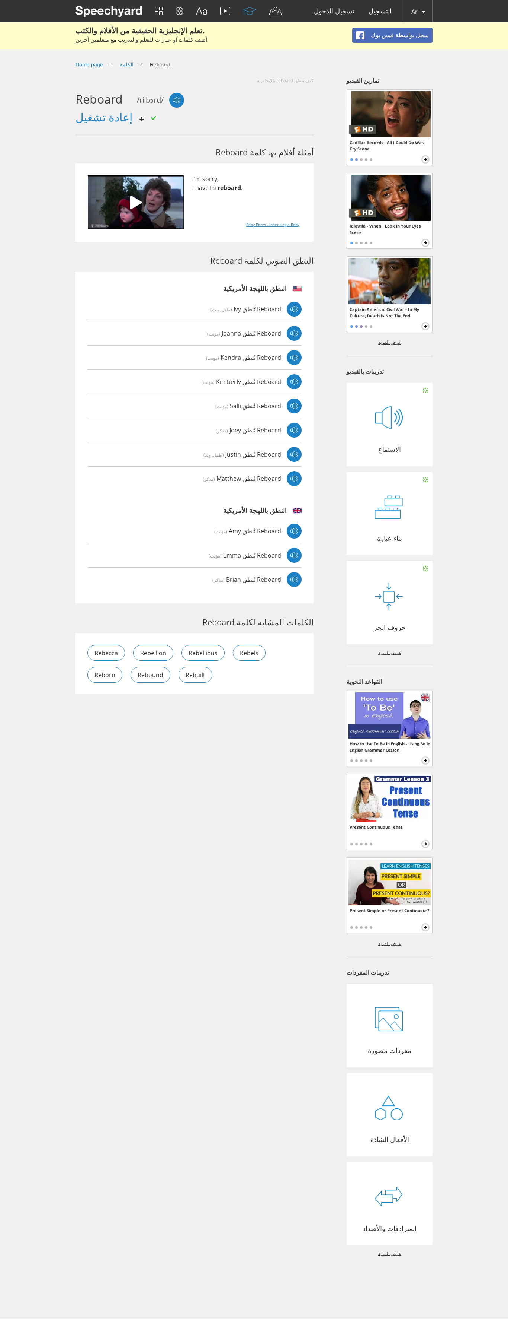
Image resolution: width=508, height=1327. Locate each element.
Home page (89, 64)
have (202, 188)
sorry (209, 179)
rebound (150, 675)
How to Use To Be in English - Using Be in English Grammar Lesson (390, 747)
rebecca (106, 653)
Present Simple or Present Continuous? (389, 910)
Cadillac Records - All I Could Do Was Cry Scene (387, 146)
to (213, 188)
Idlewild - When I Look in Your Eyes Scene (385, 229)
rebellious (203, 653)
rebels (249, 653)
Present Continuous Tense (376, 827)
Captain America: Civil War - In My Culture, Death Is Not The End (384, 312)
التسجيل (380, 11)
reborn (104, 675)
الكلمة (127, 64)
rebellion (153, 653)
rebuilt (195, 675)
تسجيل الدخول (334, 11)
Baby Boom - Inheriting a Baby (272, 224)
